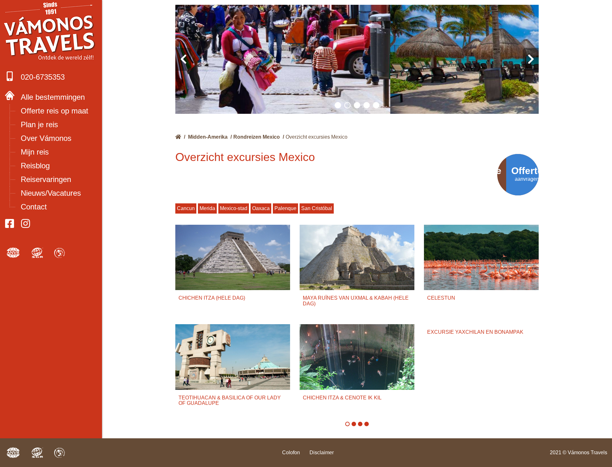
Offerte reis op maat (54, 110)
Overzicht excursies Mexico (316, 137)
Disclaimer (322, 452)
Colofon (291, 452)
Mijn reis (35, 152)
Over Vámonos (46, 138)
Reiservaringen (46, 179)
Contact (34, 206)
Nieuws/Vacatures (51, 193)
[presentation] (183, 59)
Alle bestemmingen (53, 97)
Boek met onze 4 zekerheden (51, 32)
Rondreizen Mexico (256, 137)
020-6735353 (43, 77)
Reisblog (35, 165)
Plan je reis (39, 124)
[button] (338, 105)
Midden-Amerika (208, 137)
